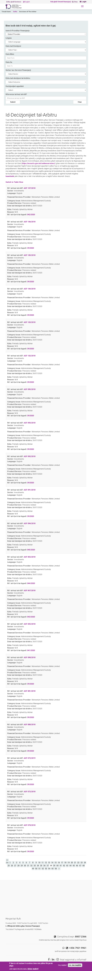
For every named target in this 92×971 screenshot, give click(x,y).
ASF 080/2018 (29, 724)
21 (75, 863)
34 (38, 866)
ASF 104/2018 (29, 289)
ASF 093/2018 (29, 423)
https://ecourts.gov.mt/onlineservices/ (38, 163)
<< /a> (7, 861)
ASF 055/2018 (29, 557)
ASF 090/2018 (29, 657)
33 (35, 866)
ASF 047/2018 (29, 590)
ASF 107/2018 (29, 188)
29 (22, 866)
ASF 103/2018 (29, 322)
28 (18, 866)
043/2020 (31, 617)
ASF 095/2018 (29, 389)
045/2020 (31, 550)
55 (52, 869)
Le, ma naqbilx (75, 965)
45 (74, 866)
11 (43, 863)
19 (69, 863)
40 (57, 866)
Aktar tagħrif (32, 969)
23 (82, 863)
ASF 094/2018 (29, 523)
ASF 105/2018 (29, 255)
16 (59, 863)
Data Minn (10, 54)
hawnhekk (10, 176)
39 (54, 866)
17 (62, 863)
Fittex (75, 2)
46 (77, 866)
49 (33, 869)
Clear (80, 102)
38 (51, 866)
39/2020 (30, 248)
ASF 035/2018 (29, 624)
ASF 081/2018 (29, 691)
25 (9, 866)
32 (31, 866)
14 (52, 863)
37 (48, 866)
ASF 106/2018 (29, 222)
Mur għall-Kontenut (14, 2)
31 (28, 866)
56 (56, 869)
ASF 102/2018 (29, 356)
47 (80, 866)
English (27, 2)
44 (70, 866)
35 (41, 866)
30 (25, 866)
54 (49, 869)
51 (39, 869)
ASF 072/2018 (29, 792)
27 (15, 866)
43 (67, 866)
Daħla (15, 11)
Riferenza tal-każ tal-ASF (16, 94)
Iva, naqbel (62, 965)
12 (46, 863)
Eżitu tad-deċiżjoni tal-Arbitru (18, 78)
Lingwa (9, 38)
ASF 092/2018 (29, 456)
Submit (12, 102)
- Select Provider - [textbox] (14, 34)
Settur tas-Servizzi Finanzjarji (18, 70)
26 (12, 866)
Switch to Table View (14, 182)
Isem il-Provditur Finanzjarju (18, 31)
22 (78, 863)
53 (46, 869)
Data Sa (9, 62)
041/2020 (31, 650)
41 (61, 866)
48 (83, 866)
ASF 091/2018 (29, 490)
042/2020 (31, 215)
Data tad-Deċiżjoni (13, 46)
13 (49, 863)
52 (43, 869)
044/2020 (31, 583)
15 (56, 863)
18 (65, 863)
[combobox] (46, 34)
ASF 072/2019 (29, 758)
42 (64, 866)
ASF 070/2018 (29, 825)
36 (44, 866)
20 (72, 863)
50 (36, 869)
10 (39, 863)
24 (85, 863)
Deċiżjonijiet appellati (15, 86)
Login (83, 1)
